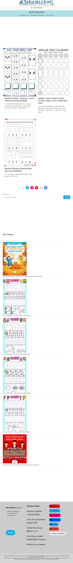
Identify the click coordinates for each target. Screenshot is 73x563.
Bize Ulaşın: (14, 508)
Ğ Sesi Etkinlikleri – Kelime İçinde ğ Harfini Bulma (17, 354)
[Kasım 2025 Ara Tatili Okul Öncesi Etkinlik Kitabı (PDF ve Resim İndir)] (15, 258)
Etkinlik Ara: (6, 194)
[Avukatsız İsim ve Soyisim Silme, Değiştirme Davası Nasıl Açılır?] (15, 449)
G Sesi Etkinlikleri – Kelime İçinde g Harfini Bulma (17, 393)
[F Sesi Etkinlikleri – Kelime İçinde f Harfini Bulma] (15, 413)
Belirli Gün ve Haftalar (36, 545)
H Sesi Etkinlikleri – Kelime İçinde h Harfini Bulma (16, 315)
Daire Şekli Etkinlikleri (47, 106)
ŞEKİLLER (58, 110)
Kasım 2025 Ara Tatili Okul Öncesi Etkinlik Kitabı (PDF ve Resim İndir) (22, 276)
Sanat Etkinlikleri (17, 106)
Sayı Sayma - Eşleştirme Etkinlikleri (17, 174)
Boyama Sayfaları (34, 511)
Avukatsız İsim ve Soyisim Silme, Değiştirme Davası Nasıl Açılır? (21, 465)
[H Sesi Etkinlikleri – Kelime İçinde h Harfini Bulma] (15, 296)
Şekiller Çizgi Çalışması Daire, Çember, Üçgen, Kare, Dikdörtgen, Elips (53, 100)
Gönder (10, 532)
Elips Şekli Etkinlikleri (52, 108)
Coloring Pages (33, 514)
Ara (66, 197)
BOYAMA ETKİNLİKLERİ (14, 104)
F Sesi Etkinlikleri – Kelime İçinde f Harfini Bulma (16, 432)
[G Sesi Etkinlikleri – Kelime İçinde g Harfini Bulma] (15, 374)
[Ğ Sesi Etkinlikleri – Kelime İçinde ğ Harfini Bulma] (15, 335)
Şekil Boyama (23, 108)
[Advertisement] (36, 30)
